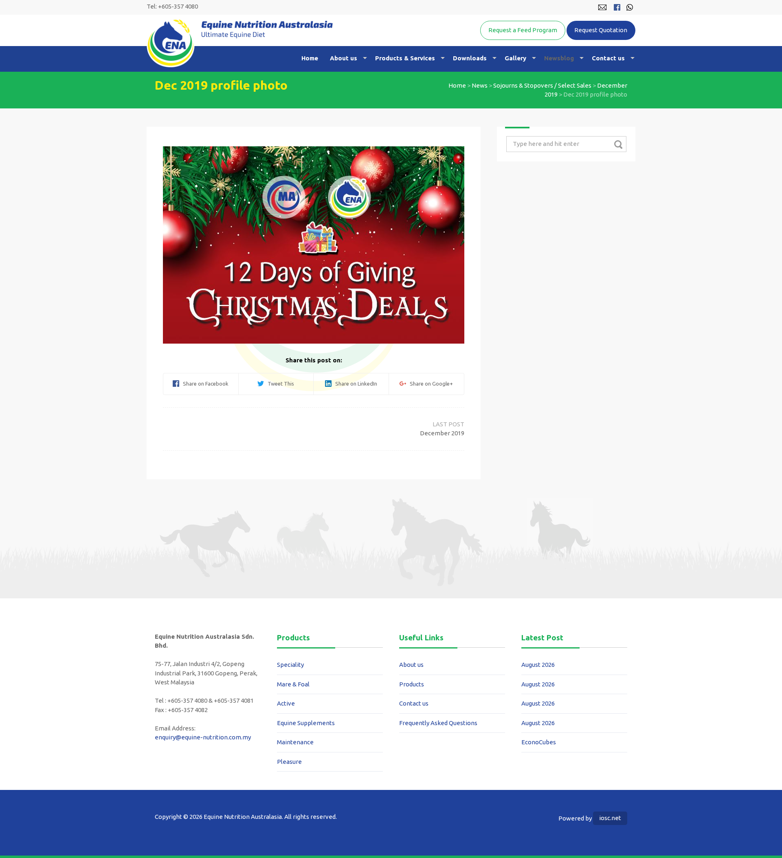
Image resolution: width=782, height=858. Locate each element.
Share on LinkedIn (354, 383)
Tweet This (279, 383)
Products (411, 684)
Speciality (290, 664)
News (480, 85)
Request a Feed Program (522, 29)
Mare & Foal (293, 684)
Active (286, 703)
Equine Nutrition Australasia (240, 43)
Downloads (470, 58)
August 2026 (538, 664)
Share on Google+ (429, 383)
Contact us (608, 58)
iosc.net (610, 817)
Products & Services (405, 58)
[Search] (618, 144)
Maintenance (295, 742)
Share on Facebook (203, 383)
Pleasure (289, 761)
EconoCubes (538, 742)
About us (343, 58)
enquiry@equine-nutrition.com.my (203, 737)
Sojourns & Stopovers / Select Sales (542, 85)
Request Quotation (600, 29)
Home (309, 58)
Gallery (515, 58)
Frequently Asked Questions (438, 722)
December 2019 (442, 433)
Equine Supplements (306, 722)
